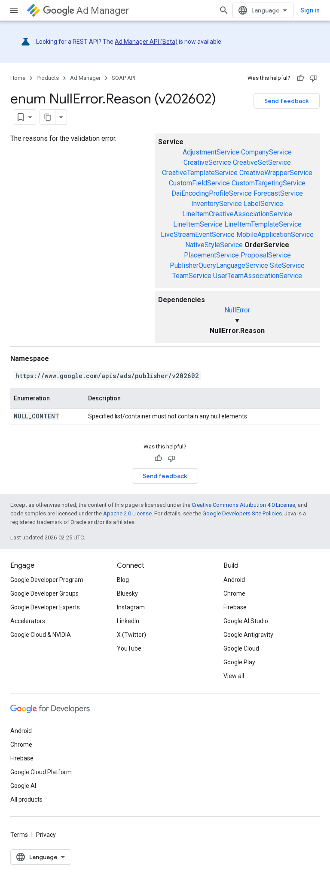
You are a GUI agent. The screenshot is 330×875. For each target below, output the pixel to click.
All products (26, 799)
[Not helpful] (313, 78)
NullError (237, 310)
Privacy (46, 834)
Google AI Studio (245, 621)
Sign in (310, 10)
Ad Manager (102, 10)
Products (48, 78)
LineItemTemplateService (263, 224)
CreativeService (207, 162)
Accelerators (27, 621)
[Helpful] (300, 78)
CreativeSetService (262, 162)
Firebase (235, 607)
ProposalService (266, 255)
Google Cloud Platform (41, 772)
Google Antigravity (248, 634)
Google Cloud (241, 648)
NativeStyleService (214, 245)
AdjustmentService (211, 152)
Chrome (234, 593)
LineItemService (198, 224)
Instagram (131, 607)
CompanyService (266, 152)
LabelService (263, 204)
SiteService (287, 265)
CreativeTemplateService (200, 173)
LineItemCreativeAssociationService (237, 214)
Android (234, 579)
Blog (123, 579)
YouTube (129, 648)
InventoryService (216, 204)
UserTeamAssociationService (257, 276)
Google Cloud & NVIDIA (40, 634)
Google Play (239, 662)
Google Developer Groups (44, 593)
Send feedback (286, 101)
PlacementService (211, 255)
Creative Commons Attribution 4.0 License (243, 505)
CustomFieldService (199, 183)
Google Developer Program (46, 579)
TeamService (191, 276)
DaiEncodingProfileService (211, 193)
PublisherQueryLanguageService (219, 265)
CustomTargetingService (269, 183)
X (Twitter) (131, 634)
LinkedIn (128, 621)
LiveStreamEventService (198, 234)
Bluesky (127, 593)
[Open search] (224, 10)
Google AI (23, 785)
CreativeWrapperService (275, 173)
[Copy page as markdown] (47, 117)
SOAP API (123, 78)
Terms (19, 834)
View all (233, 675)
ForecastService (278, 193)
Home (17, 78)
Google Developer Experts (45, 607)
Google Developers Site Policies (242, 513)
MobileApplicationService (275, 234)
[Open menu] (13, 10)
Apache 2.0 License (127, 513)
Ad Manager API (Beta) (146, 41)
